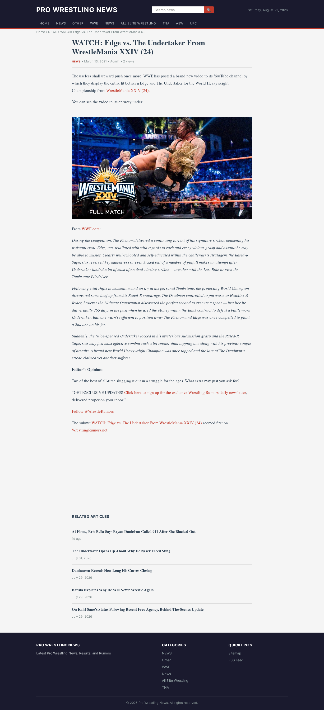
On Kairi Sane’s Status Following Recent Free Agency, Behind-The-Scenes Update (138, 609)
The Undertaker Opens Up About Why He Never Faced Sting (121, 551)
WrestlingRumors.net (89, 430)
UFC (193, 23)
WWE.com (91, 229)
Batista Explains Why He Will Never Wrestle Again (113, 589)
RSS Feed (235, 660)
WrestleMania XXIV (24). (128, 90)
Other (77, 23)
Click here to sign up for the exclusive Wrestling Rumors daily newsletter (185, 392)
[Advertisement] (162, 473)
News (109, 23)
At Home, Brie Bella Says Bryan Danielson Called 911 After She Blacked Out (133, 531)
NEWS (61, 23)
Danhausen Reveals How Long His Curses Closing (112, 570)
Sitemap (234, 653)
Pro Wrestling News (76, 10)
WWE (94, 23)
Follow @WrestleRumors (93, 411)
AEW (179, 23)
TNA (166, 23)
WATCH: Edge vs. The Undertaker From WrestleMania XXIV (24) (147, 423)
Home (45, 23)
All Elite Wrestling (138, 23)
